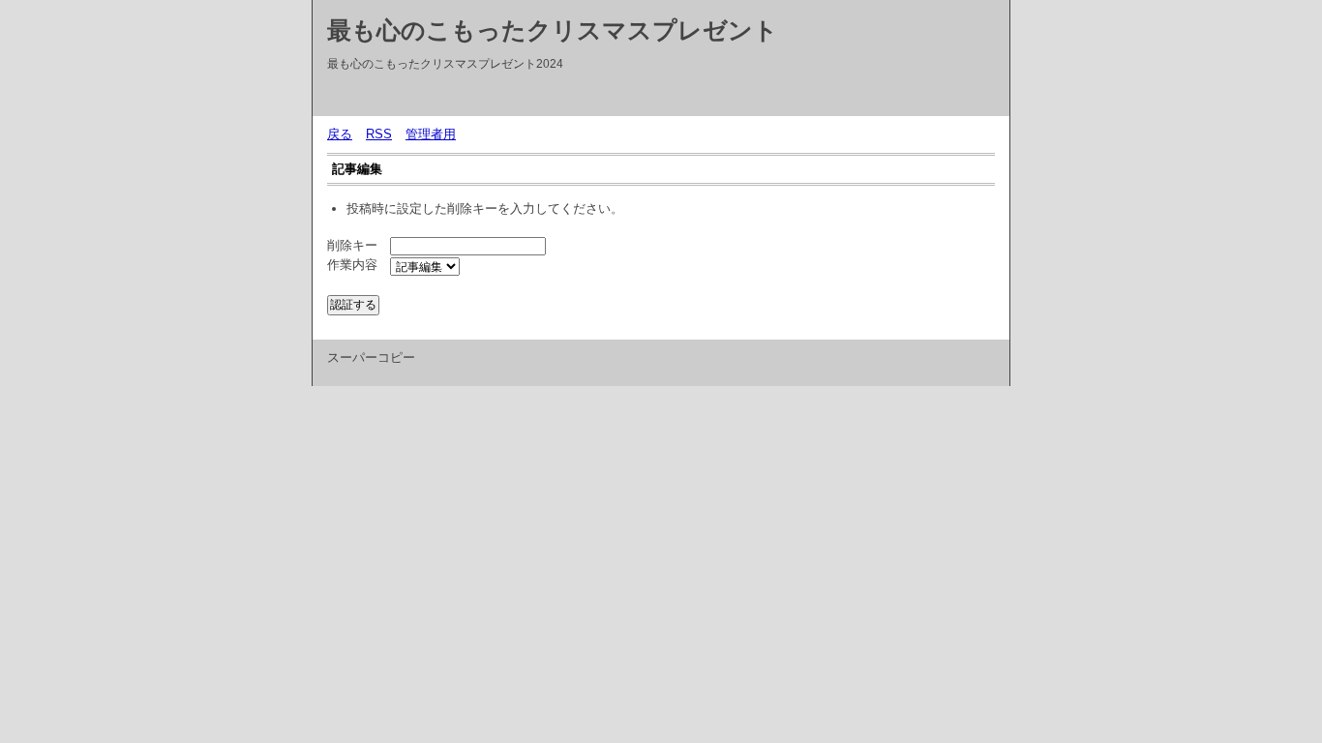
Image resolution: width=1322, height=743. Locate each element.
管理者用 (431, 134)
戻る (339, 134)
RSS (379, 134)
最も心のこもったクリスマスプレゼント (552, 30)
